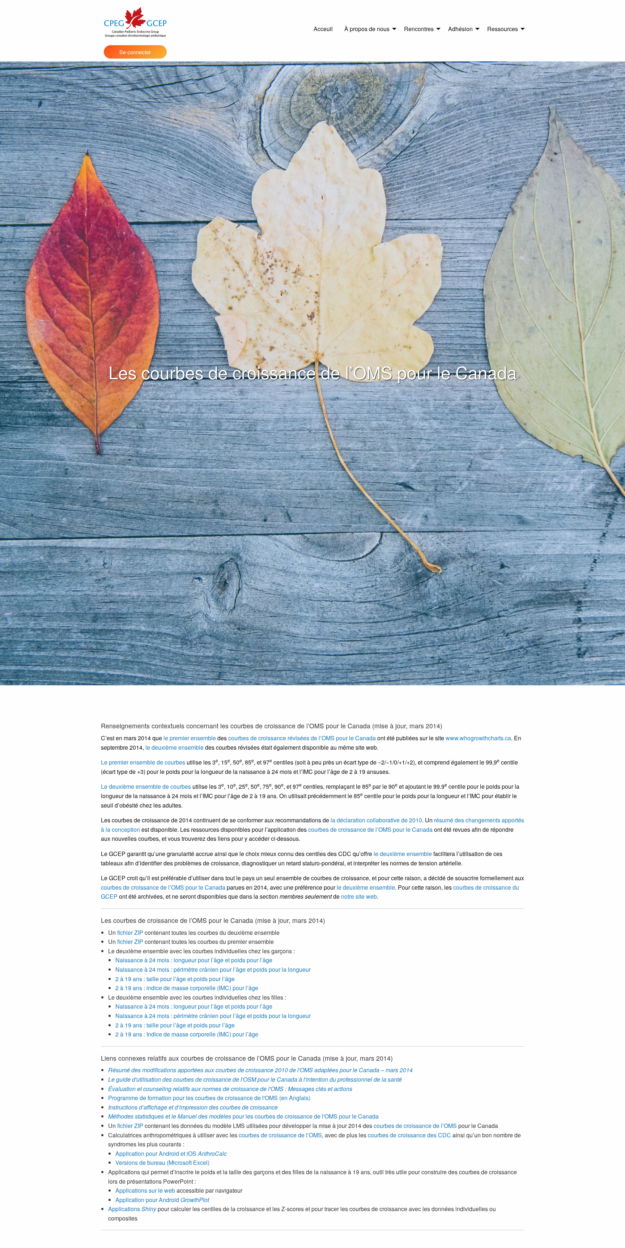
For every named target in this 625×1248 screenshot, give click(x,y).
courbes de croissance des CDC (409, 1135)
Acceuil (323, 29)
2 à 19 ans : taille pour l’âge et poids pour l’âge (175, 979)
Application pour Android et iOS (171, 1153)
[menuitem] (323, 29)
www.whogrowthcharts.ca (478, 738)
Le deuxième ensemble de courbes (146, 786)
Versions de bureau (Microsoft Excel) (162, 1162)
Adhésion (460, 29)
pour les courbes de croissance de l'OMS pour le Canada (243, 1116)
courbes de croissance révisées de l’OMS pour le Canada (302, 738)
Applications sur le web (145, 1190)
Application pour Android (162, 1200)
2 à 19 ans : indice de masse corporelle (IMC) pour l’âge (186, 988)
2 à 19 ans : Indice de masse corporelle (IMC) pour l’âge (186, 1034)
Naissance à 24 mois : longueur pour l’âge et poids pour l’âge (193, 960)
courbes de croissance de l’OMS (415, 1125)
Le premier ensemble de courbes (143, 762)
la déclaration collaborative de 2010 (376, 820)
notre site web (359, 896)
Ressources (502, 29)
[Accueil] (135, 22)
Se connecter (135, 52)
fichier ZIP (130, 932)
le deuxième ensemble (174, 747)
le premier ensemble (189, 738)
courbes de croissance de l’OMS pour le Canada (370, 829)
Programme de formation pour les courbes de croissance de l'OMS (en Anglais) (209, 1098)
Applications (132, 1209)
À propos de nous (367, 29)
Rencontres (419, 29)
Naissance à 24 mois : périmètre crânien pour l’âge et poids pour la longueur (213, 969)
